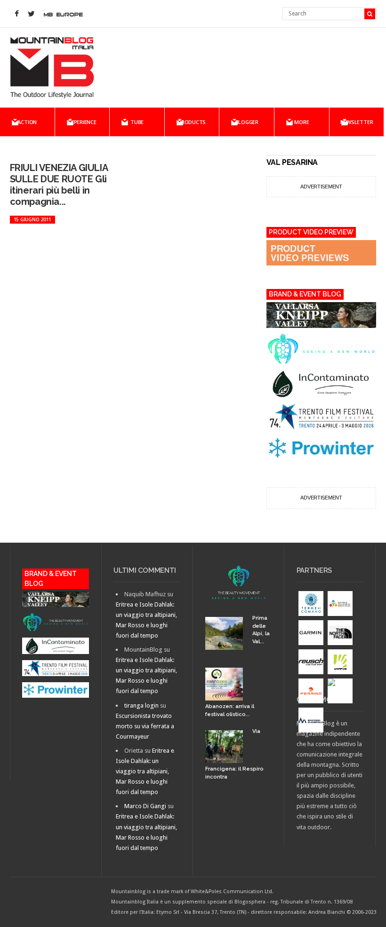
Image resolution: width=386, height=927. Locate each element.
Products (192, 121)
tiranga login (141, 705)
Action (27, 121)
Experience (82, 121)
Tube (137, 121)
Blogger (246, 121)
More (301, 121)
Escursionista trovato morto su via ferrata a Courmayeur (145, 726)
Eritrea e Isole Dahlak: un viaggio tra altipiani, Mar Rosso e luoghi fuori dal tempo (145, 771)
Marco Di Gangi (145, 806)
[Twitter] (31, 14)
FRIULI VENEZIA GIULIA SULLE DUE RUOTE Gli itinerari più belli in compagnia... (59, 184)
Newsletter (356, 121)
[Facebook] (17, 14)
